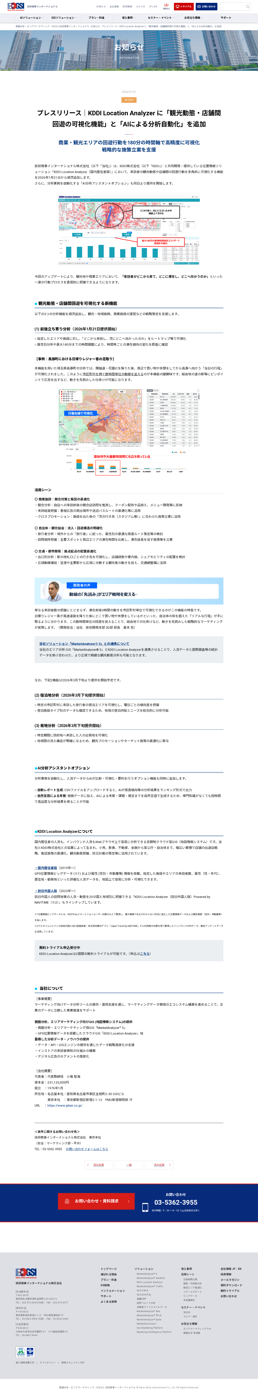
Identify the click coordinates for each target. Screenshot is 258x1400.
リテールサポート (192, 1292)
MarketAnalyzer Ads (148, 1311)
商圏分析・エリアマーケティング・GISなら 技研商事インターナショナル (97, 1387)
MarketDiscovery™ (147, 1323)
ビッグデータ (190, 1296)
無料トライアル (230, 1290)
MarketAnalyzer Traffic (150, 1286)
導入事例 (186, 1268)
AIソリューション (30, 17)
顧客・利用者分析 (192, 1283)
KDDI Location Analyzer (150, 1282)
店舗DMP (141, 1299)
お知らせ (101, 6)
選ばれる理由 (109, 1274)
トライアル (186, 6)
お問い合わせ (209, 6)
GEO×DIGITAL (144, 1294)
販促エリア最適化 (192, 1287)
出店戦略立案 (190, 1279)
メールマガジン (230, 1279)
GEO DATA (142, 1290)
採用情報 (127, 6)
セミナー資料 (190, 1316)
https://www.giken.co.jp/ (64, 1105)
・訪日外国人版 (46, 891)
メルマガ (140, 6)
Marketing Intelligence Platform (154, 1332)
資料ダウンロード (231, 1285)
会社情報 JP (228, 1268)
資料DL (166, 9)
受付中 (186, 1312)
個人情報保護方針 (25, 1362)
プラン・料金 (96, 17)
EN (155, 6)
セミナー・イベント (193, 1307)
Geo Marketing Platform (150, 1328)
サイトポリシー (48, 1362)
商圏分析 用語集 (191, 1333)
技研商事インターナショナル (16, 6)
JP (150, 6)
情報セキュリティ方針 (73, 1362)
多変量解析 (189, 1300)
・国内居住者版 (46, 868)
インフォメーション (113, 1290)
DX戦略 (105, 1285)
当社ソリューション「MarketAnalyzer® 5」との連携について (84, 644)
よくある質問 (109, 1301)
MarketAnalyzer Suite (149, 1319)
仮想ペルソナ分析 (146, 1303)
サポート (226, 17)
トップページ (109, 1268)
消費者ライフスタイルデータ (152, 1307)
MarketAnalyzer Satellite (151, 1278)
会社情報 (114, 6)
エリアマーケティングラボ (197, 1329)
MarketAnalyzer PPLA (149, 1315)
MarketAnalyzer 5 (147, 1274)
